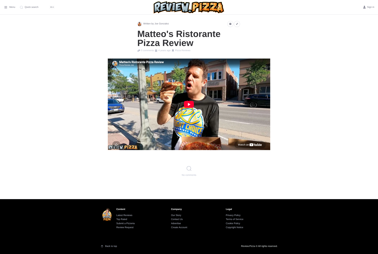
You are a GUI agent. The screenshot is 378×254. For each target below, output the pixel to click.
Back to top (111, 246)
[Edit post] (237, 24)
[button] (230, 24)
